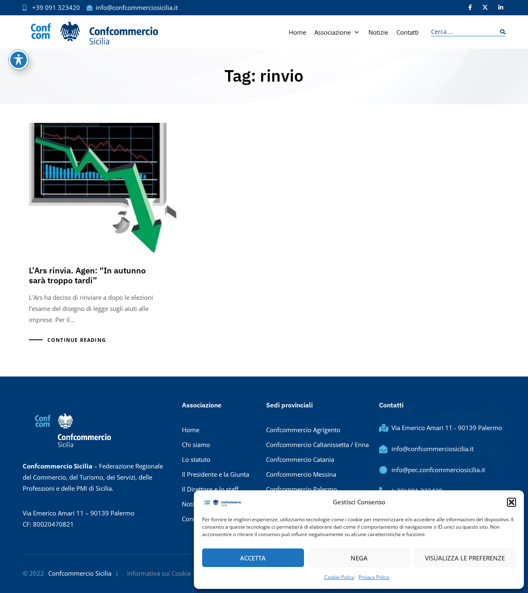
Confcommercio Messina (301, 474)
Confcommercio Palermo (301, 489)
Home (190, 430)
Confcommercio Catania (300, 459)
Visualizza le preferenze (465, 558)
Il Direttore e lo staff (210, 489)
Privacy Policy (373, 577)
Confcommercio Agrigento (303, 430)
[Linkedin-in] (500, 7)
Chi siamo (196, 444)
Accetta (253, 558)
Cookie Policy (339, 577)
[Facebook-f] (469, 7)
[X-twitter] (485, 7)
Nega (359, 558)
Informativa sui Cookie (159, 573)
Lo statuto (196, 459)
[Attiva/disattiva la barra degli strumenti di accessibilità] (18, 60)
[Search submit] (500, 32)
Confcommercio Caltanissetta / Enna (317, 444)
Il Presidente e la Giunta (215, 474)
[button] (511, 502)
